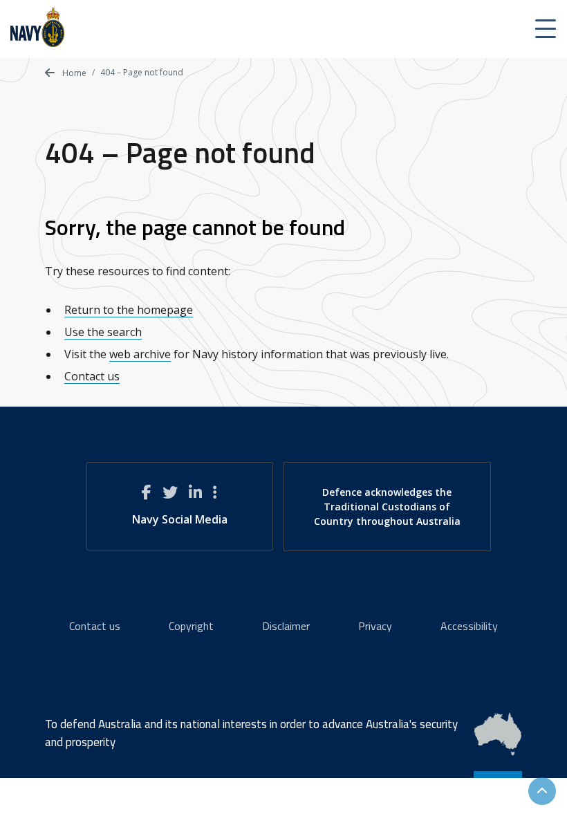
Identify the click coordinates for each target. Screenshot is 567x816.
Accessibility (469, 626)
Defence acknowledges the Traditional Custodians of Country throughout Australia (387, 506)
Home (73, 73)
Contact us (92, 376)
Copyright (191, 626)
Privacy (375, 626)
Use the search (103, 332)
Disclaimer (286, 626)
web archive (140, 354)
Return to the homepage (128, 309)
